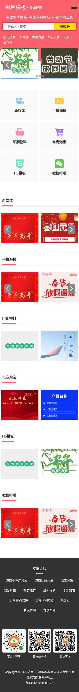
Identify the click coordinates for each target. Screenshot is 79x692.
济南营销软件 (18, 600)
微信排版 (53, 37)
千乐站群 (69, 590)
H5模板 (8, 436)
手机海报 (38, 37)
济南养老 (49, 590)
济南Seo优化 (44, 600)
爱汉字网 (29, 610)
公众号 (8, 42)
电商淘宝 (9, 377)
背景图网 (49, 610)
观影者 (65, 600)
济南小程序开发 (16, 580)
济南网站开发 (44, 580)
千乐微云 (47, 677)
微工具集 (67, 580)
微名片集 (10, 590)
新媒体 (24, 37)
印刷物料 (9, 318)
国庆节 (67, 37)
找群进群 (29, 590)
